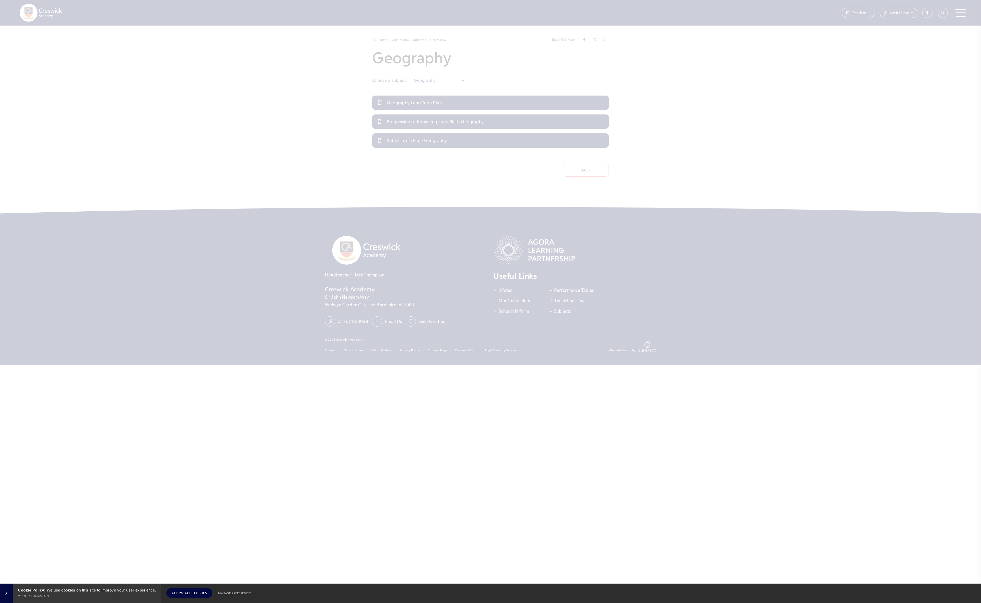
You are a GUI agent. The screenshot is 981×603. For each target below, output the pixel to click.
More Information (33, 595)
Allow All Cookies (189, 593)
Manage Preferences (234, 593)
